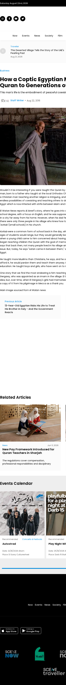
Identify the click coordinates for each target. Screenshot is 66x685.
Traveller (15, 46)
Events (25, 36)
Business (4, 70)
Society (49, 36)
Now (15, 36)
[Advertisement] (33, 356)
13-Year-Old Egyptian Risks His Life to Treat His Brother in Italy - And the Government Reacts (30, 309)
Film (60, 36)
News (37, 36)
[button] (3, 51)
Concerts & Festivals (32, 539)
